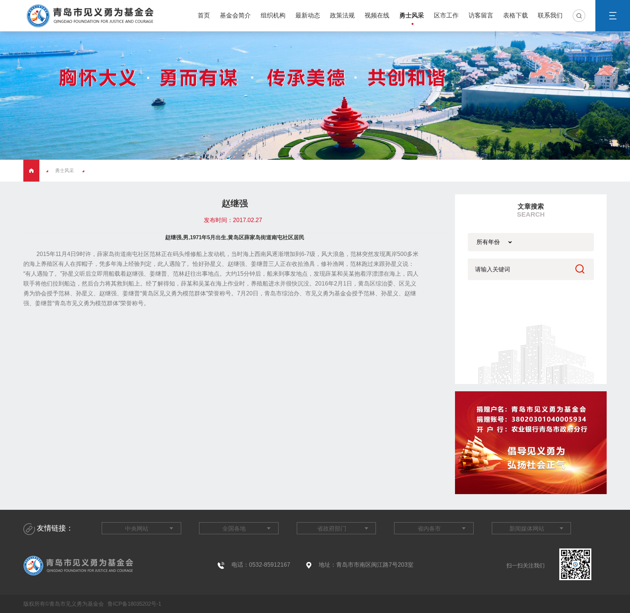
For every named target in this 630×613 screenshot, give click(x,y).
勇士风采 (411, 15)
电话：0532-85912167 (261, 565)
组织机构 (273, 15)
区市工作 (446, 15)
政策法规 (342, 15)
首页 (204, 15)
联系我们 (550, 15)
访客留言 (480, 15)
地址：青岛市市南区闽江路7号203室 (366, 565)
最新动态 (307, 15)
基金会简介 (235, 15)
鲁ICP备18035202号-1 (133, 604)
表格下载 (515, 15)
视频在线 (377, 15)
